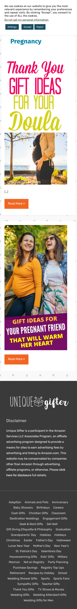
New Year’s (61, 546)
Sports (45, 578)
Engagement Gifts (55, 518)
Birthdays (43, 507)
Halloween (64, 540)
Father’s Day (44, 540)
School (62, 573)
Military (63, 556)
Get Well (52, 524)
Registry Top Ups (52, 567)
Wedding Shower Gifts (22, 578)
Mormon (14, 562)
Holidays (60, 535)
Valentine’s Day (51, 551)
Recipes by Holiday (41, 573)
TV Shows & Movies (51, 589)
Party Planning (58, 562)
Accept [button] (27, 27)
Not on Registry (34, 562)
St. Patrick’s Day (26, 551)
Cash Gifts (18, 513)
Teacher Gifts (51, 584)
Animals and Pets (36, 502)
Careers (58, 507)
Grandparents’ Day (23, 535)
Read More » (16, 205)
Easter (28, 540)
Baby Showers (23, 507)
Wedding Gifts (20, 594)
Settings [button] (12, 27)
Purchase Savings (25, 567)
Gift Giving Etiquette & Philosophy (29, 529)
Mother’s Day (41, 546)
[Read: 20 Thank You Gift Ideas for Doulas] (35, 122)
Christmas (13, 540)
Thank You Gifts (23, 589)
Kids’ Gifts (47, 556)
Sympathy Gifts (27, 584)
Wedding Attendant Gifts (49, 594)
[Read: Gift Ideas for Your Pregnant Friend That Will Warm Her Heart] (35, 287)
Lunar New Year (19, 546)
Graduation (63, 529)
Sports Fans (61, 578)
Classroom (59, 513)
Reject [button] (40, 27)
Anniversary (60, 502)
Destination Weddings (24, 518)
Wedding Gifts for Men (38, 600)
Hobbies (45, 535)
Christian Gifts (38, 513)
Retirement (17, 573)
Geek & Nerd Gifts (31, 524)
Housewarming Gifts (23, 556)
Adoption (15, 502)
